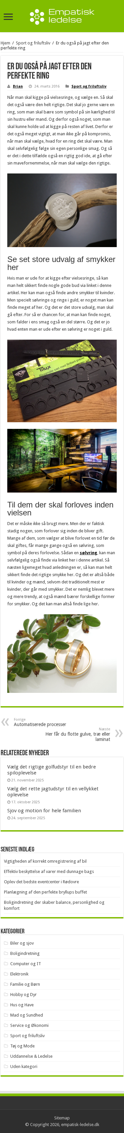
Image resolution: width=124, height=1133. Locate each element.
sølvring (88, 552)
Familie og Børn (25, 984)
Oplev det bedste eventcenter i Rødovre (41, 881)
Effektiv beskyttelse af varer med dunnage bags (49, 871)
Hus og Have (22, 1004)
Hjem (5, 42)
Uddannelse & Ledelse (31, 1056)
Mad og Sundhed (26, 1015)
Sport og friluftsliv (33, 42)
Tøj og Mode (22, 1045)
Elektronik (19, 973)
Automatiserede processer (40, 722)
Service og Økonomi (29, 1025)
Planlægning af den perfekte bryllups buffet (45, 892)
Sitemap (62, 1117)
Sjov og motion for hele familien (44, 811)
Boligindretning (25, 953)
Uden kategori (23, 1066)
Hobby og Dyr (23, 994)
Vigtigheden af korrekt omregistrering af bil (45, 861)
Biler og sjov (22, 943)
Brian (18, 86)
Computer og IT (25, 963)
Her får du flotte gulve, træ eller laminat (77, 734)
